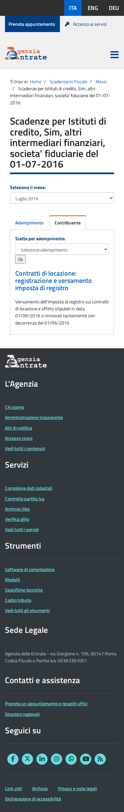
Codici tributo (18, 600)
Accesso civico (18, 438)
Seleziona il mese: (28, 187)
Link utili (13, 788)
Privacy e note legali (77, 788)
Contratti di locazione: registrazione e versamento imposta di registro (53, 280)
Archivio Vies (17, 508)
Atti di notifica (18, 427)
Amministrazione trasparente (34, 417)
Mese (101, 81)
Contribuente (68, 222)
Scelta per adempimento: (40, 238)
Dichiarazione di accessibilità (33, 798)
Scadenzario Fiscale (68, 81)
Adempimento (29, 222)
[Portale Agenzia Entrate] (26, 54)
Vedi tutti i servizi (22, 529)
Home (35, 81)
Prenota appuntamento (32, 23)
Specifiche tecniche (24, 589)
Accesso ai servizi (90, 23)
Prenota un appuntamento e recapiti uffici (46, 703)
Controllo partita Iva (24, 498)
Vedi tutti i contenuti (25, 448)
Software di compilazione (30, 569)
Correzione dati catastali (28, 487)
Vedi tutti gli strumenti (27, 610)
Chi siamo (14, 407)
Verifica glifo (17, 519)
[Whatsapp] (71, 759)
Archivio (40, 788)
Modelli (12, 579)
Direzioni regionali (22, 714)
